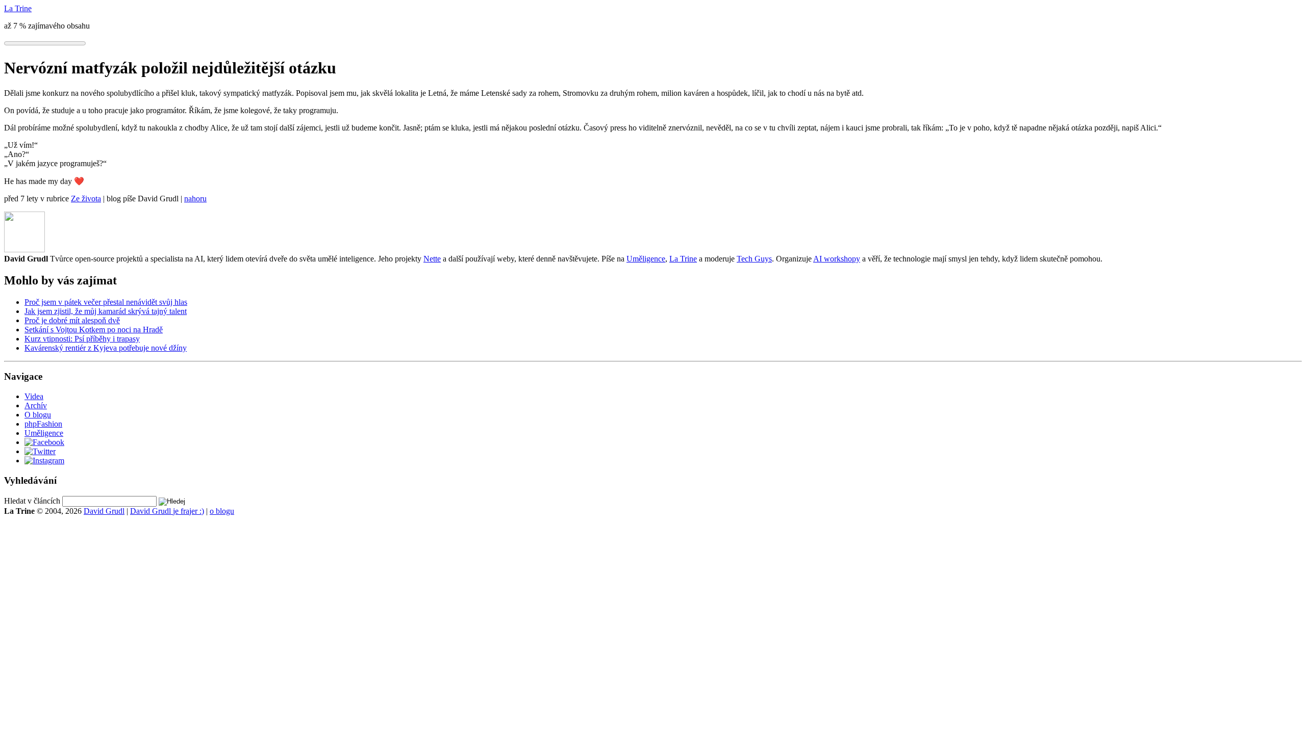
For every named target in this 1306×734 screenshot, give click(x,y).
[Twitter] (40, 451)
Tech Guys (754, 258)
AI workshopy (836, 258)
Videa (33, 396)
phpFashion (43, 424)
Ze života (86, 198)
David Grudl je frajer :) (167, 511)
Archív (35, 405)
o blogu (222, 511)
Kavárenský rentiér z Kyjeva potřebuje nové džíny (105, 348)
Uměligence (645, 258)
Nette (432, 258)
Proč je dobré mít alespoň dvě (72, 320)
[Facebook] (44, 442)
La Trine (683, 258)
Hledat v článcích (32, 500)
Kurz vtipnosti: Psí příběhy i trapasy (82, 338)
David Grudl (104, 511)
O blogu (37, 414)
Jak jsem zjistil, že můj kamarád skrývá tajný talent (105, 311)
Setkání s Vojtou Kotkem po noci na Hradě (93, 329)
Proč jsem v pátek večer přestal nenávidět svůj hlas (105, 302)
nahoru (195, 198)
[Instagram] (44, 460)
